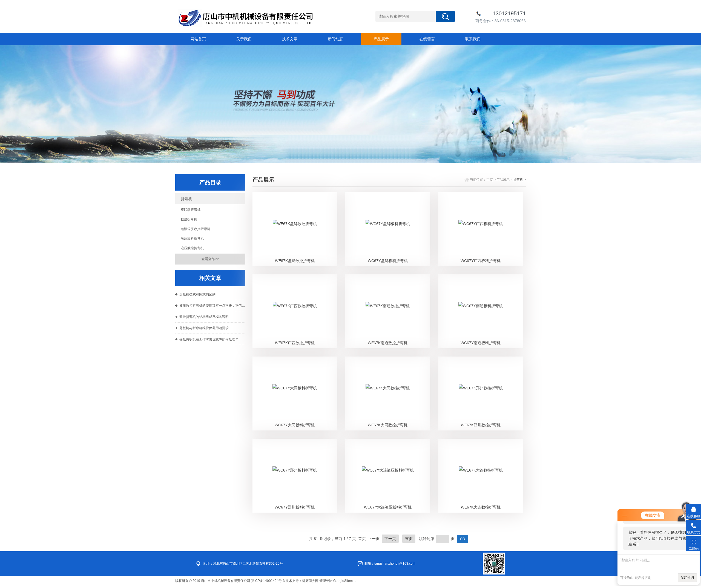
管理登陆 (325, 581)
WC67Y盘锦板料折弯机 (388, 260)
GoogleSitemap (345, 581)
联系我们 (473, 39)
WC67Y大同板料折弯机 (295, 425)
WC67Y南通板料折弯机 (481, 343)
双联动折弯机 (190, 210)
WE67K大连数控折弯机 (481, 507)
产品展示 (381, 39)
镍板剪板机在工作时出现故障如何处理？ (209, 339)
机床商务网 (310, 581)
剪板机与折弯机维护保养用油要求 (204, 328)
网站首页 (198, 39)
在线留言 (427, 39)
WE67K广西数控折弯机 (295, 343)
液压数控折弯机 (192, 248)
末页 (409, 538)
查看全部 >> (210, 259)
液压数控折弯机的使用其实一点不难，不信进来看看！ (212, 306)
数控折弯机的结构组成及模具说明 (204, 317)
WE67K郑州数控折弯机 (481, 425)
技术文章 (289, 39)
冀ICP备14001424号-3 (268, 581)
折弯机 (186, 199)
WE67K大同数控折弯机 (387, 425)
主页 (489, 180)
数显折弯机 (189, 219)
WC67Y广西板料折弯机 (481, 260)
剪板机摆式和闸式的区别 (197, 294)
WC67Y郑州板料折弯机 (295, 507)
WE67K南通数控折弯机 (387, 343)
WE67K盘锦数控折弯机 (295, 260)
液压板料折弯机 (192, 238)
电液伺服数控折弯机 (195, 229)
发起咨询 (687, 577)
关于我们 (244, 39)
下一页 (390, 538)
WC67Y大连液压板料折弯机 (388, 507)
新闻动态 (335, 39)
